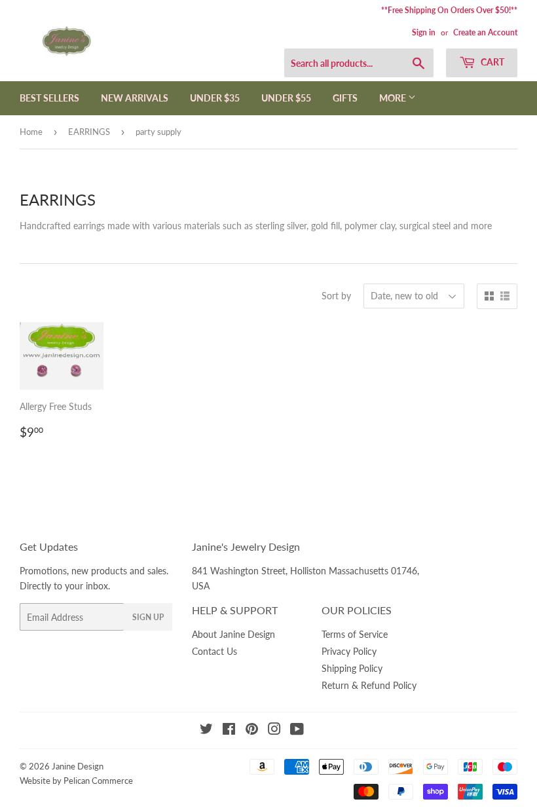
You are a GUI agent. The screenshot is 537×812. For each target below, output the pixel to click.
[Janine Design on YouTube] (297, 730)
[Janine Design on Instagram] (274, 730)
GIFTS (345, 97)
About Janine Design (233, 634)
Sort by (336, 295)
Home (31, 131)
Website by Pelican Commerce (76, 780)
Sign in (423, 32)
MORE (393, 97)
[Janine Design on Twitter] (206, 730)
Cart (491, 61)
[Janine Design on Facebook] (229, 730)
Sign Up (148, 617)
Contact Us (214, 651)
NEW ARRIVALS (134, 97)
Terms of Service (355, 634)
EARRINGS (89, 131)
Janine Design (77, 766)
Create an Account (485, 32)
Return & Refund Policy (369, 685)
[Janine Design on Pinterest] (252, 730)
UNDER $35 (215, 97)
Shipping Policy (352, 668)
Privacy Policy (349, 651)
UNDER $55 (286, 97)
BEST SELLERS (49, 97)
